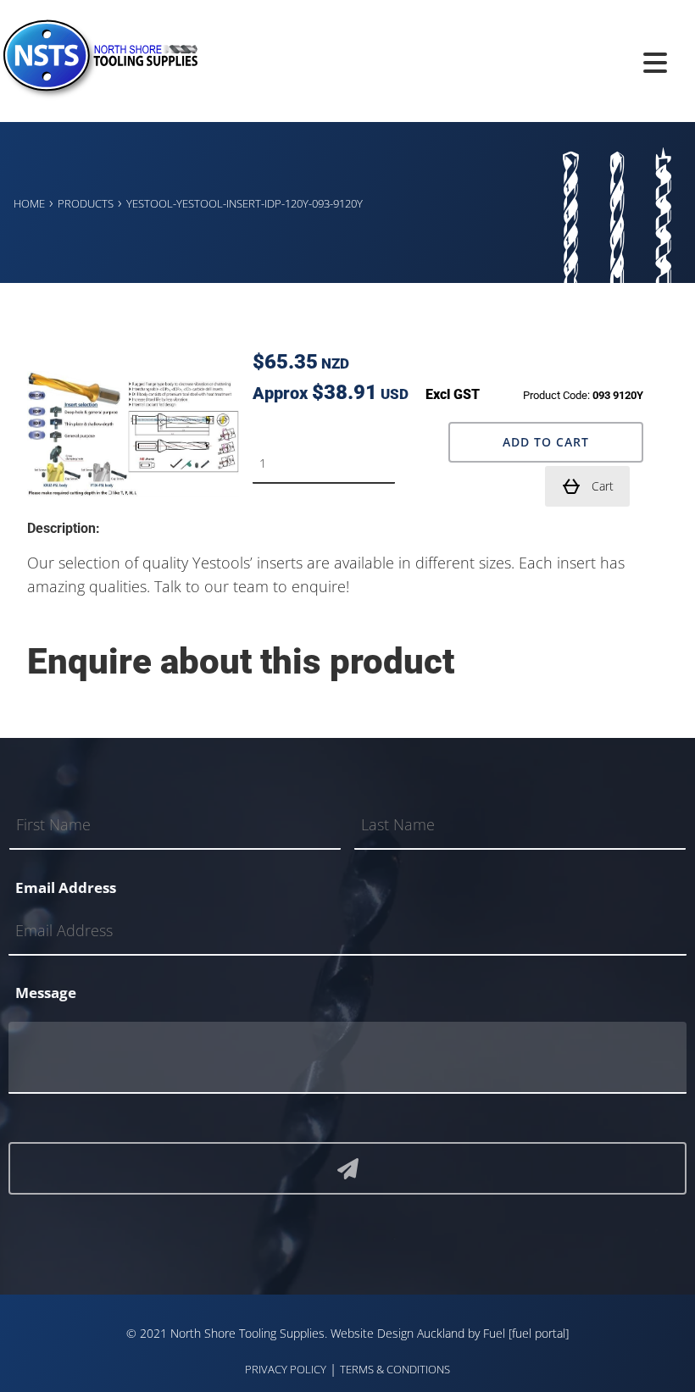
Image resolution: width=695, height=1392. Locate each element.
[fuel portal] (539, 1333)
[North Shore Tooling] (98, 95)
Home (29, 203)
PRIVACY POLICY (285, 1369)
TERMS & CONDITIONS (395, 1369)
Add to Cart (546, 442)
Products (86, 203)
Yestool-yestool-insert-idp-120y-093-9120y (244, 203)
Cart (603, 486)
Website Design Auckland (397, 1333)
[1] (347, 1168)
